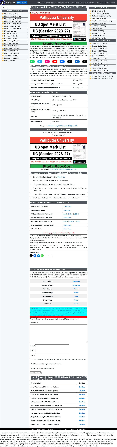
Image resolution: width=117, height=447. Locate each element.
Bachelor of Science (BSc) (75, 308)
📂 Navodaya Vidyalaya (10, 58)
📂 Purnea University (97, 31)
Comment (34, 323)
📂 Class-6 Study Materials (11, 14)
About (33, 429)
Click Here (61, 177)
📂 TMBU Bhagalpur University (100, 16)
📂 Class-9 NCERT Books (98, 63)
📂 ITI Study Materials (9, 31)
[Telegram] (39, 61)
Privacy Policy (62, 429)
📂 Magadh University (97, 33)
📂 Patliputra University (98, 26)
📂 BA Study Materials (9, 36)
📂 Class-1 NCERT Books (98, 43)
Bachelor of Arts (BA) (40, 308)
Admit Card (99, 3)
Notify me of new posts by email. (42, 368)
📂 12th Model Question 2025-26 (101, 79)
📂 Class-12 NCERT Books (99, 71)
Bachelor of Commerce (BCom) (57, 308)
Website (32, 355)
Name (32, 346)
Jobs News (75, 3)
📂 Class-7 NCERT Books (98, 58)
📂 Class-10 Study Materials (11, 24)
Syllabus (113, 3)
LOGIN (76, 214)
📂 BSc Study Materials (10, 38)
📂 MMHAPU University (98, 38)
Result (107, 3)
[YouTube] (54, 61)
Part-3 (78, 221)
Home (39, 3)
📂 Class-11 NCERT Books (99, 68)
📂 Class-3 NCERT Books (98, 48)
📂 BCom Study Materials (11, 41)
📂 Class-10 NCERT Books (99, 66)
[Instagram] (47, 61)
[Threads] (84, 61)
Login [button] (19, 2)
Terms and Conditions (78, 429)
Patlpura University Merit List (64, 313)
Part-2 (72, 221)
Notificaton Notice (63, 3)
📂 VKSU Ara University (98, 18)
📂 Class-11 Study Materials (11, 26)
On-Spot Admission (49, 313)
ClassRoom (84, 3)
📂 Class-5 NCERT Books (98, 53)
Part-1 (66, 221)
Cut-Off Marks (76, 310)
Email (32, 350)
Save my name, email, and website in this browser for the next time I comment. (58, 359)
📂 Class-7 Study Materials (11, 16)
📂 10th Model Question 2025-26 (101, 76)
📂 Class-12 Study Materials (11, 28)
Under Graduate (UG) (39, 315)
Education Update (49, 3)
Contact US (41, 429)
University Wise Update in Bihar (55, 315)
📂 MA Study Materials (10, 43)
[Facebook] (62, 61)
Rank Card (77, 313)
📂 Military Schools (8, 60)
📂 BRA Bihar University (98, 11)
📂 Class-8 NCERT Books (98, 61)
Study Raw (10, 2)
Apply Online (68, 214)
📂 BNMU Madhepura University (101, 21)
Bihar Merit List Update (63, 310)
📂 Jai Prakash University (98, 23)
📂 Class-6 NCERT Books (98, 56)
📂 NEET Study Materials (10, 53)
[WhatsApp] (32, 61)
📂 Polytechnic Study (9, 33)
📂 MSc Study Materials (10, 46)
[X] (69, 61)
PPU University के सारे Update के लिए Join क (62, 126)
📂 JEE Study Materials (10, 56)
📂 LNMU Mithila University (99, 13)
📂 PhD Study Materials (10, 51)
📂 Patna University (96, 28)
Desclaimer (51, 429)
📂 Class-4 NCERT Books (98, 51)
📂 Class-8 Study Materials (11, 19)
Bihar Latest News (48, 310)
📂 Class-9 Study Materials (11, 21)
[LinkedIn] (77, 61)
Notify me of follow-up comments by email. (46, 364)
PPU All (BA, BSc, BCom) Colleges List (63, 169)
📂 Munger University (97, 35)
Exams (91, 3)
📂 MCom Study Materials (11, 48)
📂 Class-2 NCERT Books (98, 46)
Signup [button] (24, 2)
